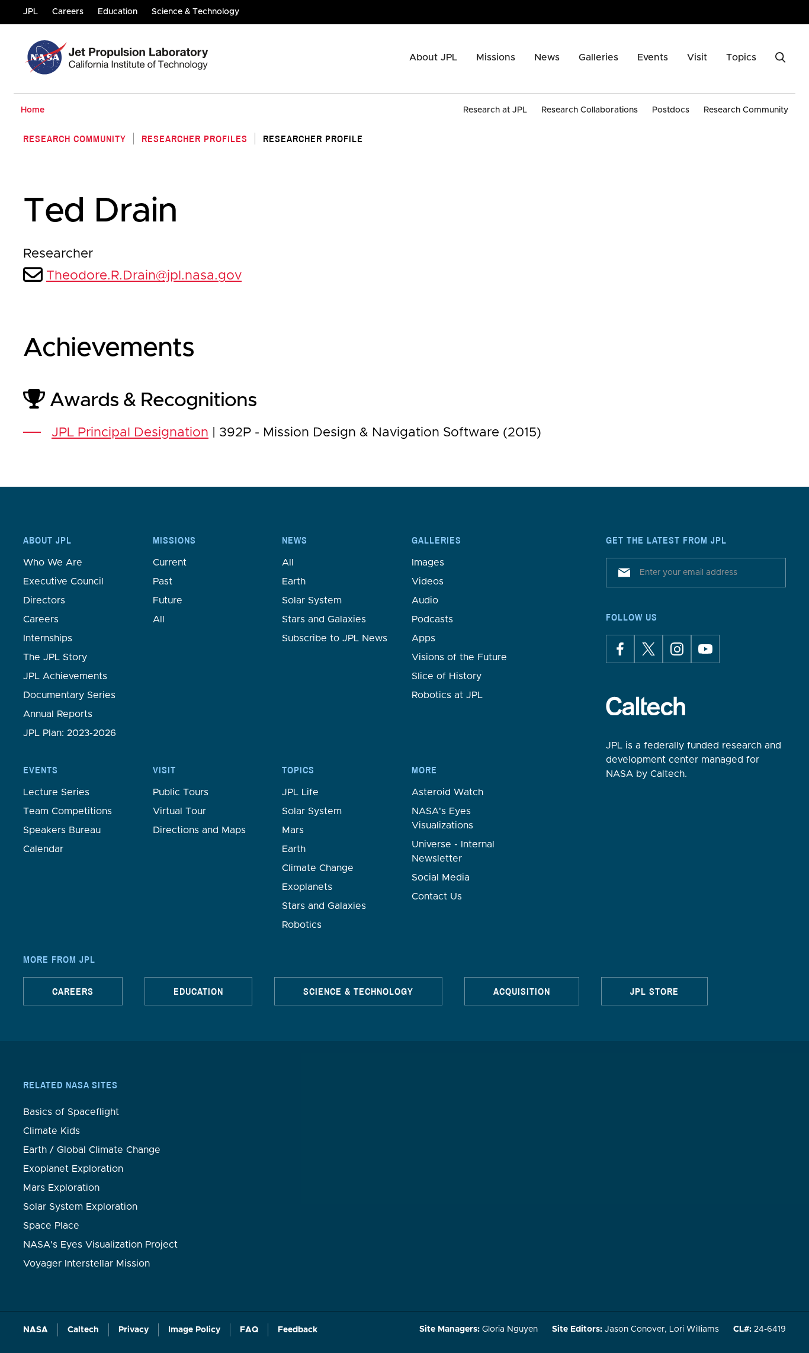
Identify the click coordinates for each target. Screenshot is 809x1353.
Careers (41, 619)
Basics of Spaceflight (71, 1112)
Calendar (43, 849)
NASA (35, 1330)
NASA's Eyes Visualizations (442, 818)
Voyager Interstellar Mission (86, 1263)
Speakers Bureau (62, 830)
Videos (428, 581)
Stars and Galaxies (324, 619)
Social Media (441, 877)
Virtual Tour (179, 811)
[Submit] (621, 573)
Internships (47, 638)
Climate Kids (51, 1131)
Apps (423, 638)
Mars (293, 830)
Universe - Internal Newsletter (453, 851)
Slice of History (446, 676)
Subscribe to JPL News (334, 638)
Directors (44, 600)
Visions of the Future (459, 657)
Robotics (302, 925)
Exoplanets (307, 887)
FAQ (249, 1330)
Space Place (51, 1225)
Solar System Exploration (80, 1206)
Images (428, 562)
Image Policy (194, 1330)
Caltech (83, 1330)
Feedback (297, 1330)
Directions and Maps (199, 830)
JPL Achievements (65, 676)
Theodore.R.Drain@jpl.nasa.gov (144, 275)
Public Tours (180, 792)
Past (162, 581)
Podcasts (432, 619)
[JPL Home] (141, 57)
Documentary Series (69, 695)
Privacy (133, 1330)
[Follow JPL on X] (648, 649)
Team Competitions (67, 811)
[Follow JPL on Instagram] (677, 649)
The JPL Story (55, 657)
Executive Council (63, 581)
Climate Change (318, 868)
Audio (425, 600)
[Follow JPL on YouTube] (705, 649)
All (159, 619)
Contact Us (437, 896)
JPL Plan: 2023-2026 (69, 733)
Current (170, 562)
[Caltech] (645, 706)
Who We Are (52, 562)
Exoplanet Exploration (73, 1169)
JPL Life (300, 792)
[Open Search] (780, 57)
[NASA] (45, 57)
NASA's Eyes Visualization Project (100, 1244)
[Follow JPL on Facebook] (620, 649)
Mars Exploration (61, 1188)
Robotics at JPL (447, 695)
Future (167, 600)
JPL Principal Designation (130, 432)
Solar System (312, 600)
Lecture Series (56, 792)
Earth (294, 581)
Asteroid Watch (447, 792)
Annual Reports (57, 714)
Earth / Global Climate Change (91, 1150)
